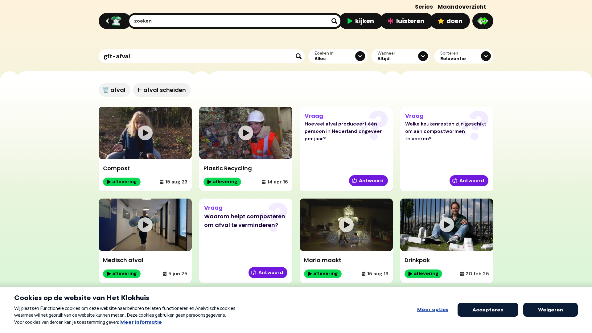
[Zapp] (482, 21)
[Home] (114, 21)
